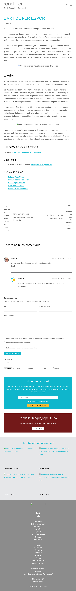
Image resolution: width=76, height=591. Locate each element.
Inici (38, 513)
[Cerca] (67, 5)
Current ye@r (9, 359)
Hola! (38, 516)
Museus (38, 537)
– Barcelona (38, 550)
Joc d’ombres (44, 494)
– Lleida (38, 555)
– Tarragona (38, 553)
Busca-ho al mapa (38, 563)
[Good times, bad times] (20, 456)
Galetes (38, 571)
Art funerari (38, 526)
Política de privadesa (24, 342)
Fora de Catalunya (38, 560)
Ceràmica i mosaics (38, 534)
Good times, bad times (11, 469)
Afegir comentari (9, 315)
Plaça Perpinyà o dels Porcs (19, 180)
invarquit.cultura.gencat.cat (41, 165)
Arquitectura (38, 540)
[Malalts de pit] (55, 456)
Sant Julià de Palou (16, 186)
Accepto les (38, 401)
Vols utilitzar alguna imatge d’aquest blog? (38, 574)
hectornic (14, 258)
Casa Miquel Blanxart (16, 183)
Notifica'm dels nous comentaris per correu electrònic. (21, 348)
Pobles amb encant (38, 524)
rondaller (21, 279)
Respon (69, 258)
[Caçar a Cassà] (20, 482)
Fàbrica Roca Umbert (16, 177)
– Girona (38, 558)
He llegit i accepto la (18, 342)
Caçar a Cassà (9, 494)
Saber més (38, 428)
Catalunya (38, 547)
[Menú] (71, 5)
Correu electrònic (45, 306)
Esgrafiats (38, 532)
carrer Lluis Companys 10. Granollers (26, 153)
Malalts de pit (44, 469)
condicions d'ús (43, 401)
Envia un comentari (12, 353)
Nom (6, 306)
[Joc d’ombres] (55, 482)
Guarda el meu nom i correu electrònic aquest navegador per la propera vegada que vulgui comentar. (35, 338)
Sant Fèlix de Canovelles (18, 189)
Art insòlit (38, 529)
